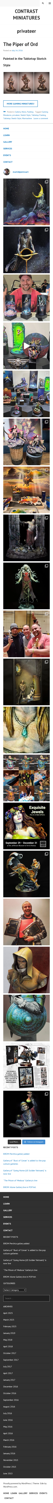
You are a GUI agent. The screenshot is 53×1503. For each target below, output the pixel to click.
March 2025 (8, 1319)
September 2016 (11, 1400)
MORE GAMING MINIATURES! (20, 103)
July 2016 (7, 1413)
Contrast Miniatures (26, 14)
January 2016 (9, 1453)
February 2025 (9, 1326)
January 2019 (9, 1333)
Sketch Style (26, 115)
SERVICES (7, 148)
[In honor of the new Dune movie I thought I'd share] (26, 970)
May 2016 (7, 1426)
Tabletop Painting (38, 115)
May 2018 (7, 1339)
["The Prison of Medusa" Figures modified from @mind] (26, 682)
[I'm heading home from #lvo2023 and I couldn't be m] (26, 778)
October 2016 (9, 1393)
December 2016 (10, 1386)
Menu (50, 3)
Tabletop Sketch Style (12, 118)
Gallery (18, 112)
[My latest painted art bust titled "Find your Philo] (26, 1114)
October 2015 (9, 1466)
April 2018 (8, 1346)
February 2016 (9, 1446)
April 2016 (8, 1433)
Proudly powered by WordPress (17, 1483)
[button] (10, 83)
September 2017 (11, 1359)
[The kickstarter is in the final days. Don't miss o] (26, 1066)
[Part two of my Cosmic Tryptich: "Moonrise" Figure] (26, 202)
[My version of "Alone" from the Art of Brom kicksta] (26, 538)
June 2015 (8, 1473)
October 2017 (9, 1353)
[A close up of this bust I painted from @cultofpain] (26, 730)
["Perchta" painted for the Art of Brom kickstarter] (26, 586)
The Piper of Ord (20, 44)
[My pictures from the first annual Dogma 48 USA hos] (26, 394)
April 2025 (8, 1313)
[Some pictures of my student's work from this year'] (26, 490)
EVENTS (7, 155)
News (24, 112)
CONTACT (8, 162)
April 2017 (8, 1373)
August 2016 (9, 1406)
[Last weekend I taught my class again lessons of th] (26, 442)
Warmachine (27, 118)
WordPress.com (10, 1486)
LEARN (6, 135)
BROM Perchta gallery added (16, 1153)
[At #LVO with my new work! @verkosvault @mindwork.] (26, 298)
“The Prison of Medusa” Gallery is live (20, 1180)
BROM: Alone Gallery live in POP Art (19, 1187)
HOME (6, 128)
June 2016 (8, 1420)
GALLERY (7, 141)
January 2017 (9, 1379)
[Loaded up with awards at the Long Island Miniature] (26, 922)
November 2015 (10, 1460)
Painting (30, 112)
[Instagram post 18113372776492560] (26, 346)
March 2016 (8, 1440)
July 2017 (7, 1366)
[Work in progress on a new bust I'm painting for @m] (26, 1018)
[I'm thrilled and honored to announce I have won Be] (26, 634)
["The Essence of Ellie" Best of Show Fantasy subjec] (26, 874)
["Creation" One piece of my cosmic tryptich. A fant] (26, 250)
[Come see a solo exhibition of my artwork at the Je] (26, 826)
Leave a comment (41, 118)
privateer (16, 115)
